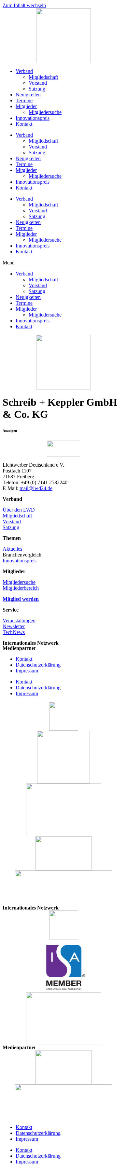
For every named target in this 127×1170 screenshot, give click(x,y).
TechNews (14, 632)
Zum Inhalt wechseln (24, 5)
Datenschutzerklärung (38, 665)
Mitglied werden (21, 599)
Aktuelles (12, 549)
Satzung (37, 89)
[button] (63, 263)
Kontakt (24, 124)
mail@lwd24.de (36, 488)
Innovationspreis (32, 118)
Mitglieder (26, 106)
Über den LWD (19, 510)
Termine (24, 100)
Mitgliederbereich (21, 588)
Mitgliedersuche (45, 112)
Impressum (27, 670)
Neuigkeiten (28, 94)
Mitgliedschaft (43, 77)
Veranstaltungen (19, 620)
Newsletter (14, 626)
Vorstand (38, 83)
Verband (24, 71)
